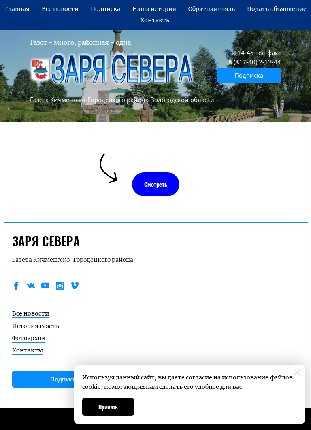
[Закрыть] (297, 372)
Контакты (155, 20)
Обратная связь (211, 9)
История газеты (36, 326)
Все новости (60, 9)
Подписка (105, 9)
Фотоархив (28, 338)
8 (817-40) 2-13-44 (254, 62)
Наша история (154, 9)
